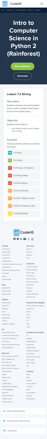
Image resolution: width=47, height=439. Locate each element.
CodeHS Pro (6, 258)
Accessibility (30, 399)
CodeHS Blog (6, 384)
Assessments (30, 348)
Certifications (6, 267)
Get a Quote (6, 294)
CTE (27, 258)
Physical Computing (33, 357)
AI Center (29, 387)
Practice (29, 288)
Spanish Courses (32, 282)
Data (3, 312)
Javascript (29, 309)
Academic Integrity (8, 324)
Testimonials (6, 378)
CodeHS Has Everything (35, 332)
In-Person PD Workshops (10, 336)
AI (27, 336)
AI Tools (4, 321)
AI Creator (5, 273)
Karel (28, 327)
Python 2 (30, 10)
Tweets (4, 381)
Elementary (30, 276)
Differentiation (31, 342)
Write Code (6, 315)
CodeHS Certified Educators (15, 411)
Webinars (5, 393)
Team (28, 378)
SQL (27, 324)
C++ (27, 321)
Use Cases (30, 246)
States (4, 374)
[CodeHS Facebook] (15, 239)
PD (3, 329)
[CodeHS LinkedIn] (21, 239)
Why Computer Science (10, 356)
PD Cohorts (6, 342)
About (28, 374)
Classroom (5, 306)
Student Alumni (7, 402)
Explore (38, 10)
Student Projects (7, 396)
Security (29, 396)
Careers (29, 381)
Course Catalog (20, 10)
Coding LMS (6, 252)
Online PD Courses (8, 332)
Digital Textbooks (32, 294)
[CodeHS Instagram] (18, 239)
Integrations (6, 318)
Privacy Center (31, 384)
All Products (6, 249)
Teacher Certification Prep (11, 345)
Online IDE (5, 255)
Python (28, 312)
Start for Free (6, 291)
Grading (4, 309)
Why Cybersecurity (8, 359)
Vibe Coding (30, 363)
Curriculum (9, 10)
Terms (28, 390)
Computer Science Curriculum (12, 264)
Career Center (7, 399)
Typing (4, 276)
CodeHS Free (6, 261)
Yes (27, 366)
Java (28, 315)
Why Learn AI (6, 362)
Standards (29, 285)
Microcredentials (7, 348)
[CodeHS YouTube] (24, 239)
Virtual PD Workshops (9, 339)
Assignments (6, 303)
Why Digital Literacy (9, 365)
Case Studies (6, 371)
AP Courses (30, 273)
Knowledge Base (8, 390)
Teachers (29, 255)
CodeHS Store (12, 431)
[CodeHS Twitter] (28, 239)
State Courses (31, 279)
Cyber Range (6, 279)
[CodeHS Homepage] (13, 4)
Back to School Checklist (10, 368)
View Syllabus (22, 66)
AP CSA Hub (30, 297)
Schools (29, 252)
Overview (22, 76)
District (28, 249)
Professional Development (11, 270)
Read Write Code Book (10, 387)
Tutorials (29, 291)
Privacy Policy (31, 393)
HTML (28, 318)
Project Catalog (31, 270)
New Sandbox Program (36, 306)
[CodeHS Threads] (32, 239)
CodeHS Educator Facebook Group (18, 421)
